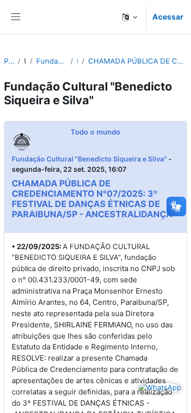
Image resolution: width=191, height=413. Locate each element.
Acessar (167, 17)
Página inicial (9, 61)
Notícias (77, 61)
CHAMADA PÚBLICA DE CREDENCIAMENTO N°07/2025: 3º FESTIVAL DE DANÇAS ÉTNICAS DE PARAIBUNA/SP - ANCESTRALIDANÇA (137, 61)
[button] (129, 17)
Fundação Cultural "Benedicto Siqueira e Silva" (51, 61)
